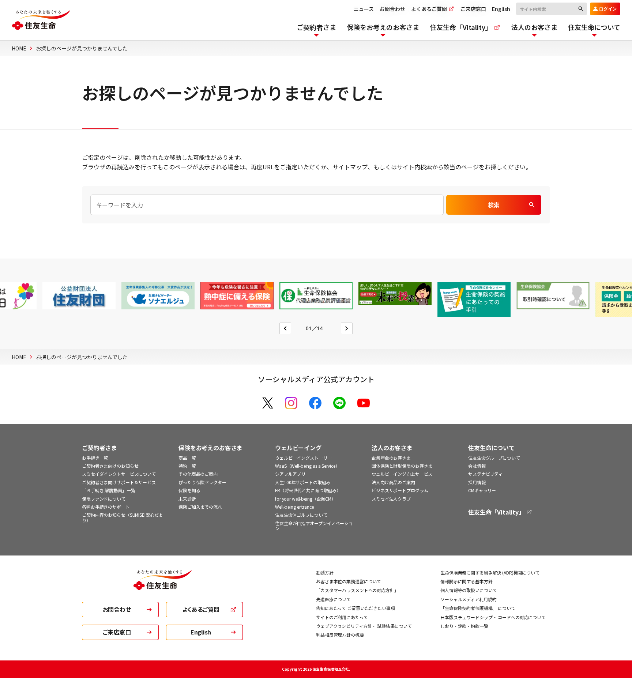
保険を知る (189, 490)
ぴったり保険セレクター (202, 482)
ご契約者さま (99, 447)
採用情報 (477, 482)
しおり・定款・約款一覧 (464, 626)
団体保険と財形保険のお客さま (402, 466)
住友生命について (491, 447)
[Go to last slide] (285, 328)
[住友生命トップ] (162, 585)
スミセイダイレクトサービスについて (119, 474)
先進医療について (333, 599)
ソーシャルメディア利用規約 (468, 599)
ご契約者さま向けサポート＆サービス (119, 482)
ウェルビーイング (298, 447)
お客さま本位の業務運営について (348, 581)
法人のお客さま (392, 447)
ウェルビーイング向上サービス (402, 474)
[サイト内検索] (551, 8)
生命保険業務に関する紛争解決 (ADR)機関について (489, 572)
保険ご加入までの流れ (200, 507)
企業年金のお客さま (391, 458)
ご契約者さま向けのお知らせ (110, 466)
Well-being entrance (294, 507)
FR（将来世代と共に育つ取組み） (308, 490)
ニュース (364, 8)
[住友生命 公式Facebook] (315, 403)
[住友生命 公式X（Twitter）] (267, 403)
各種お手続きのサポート (106, 507)
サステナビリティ (485, 474)
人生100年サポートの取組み (302, 482)
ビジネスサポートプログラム (400, 490)
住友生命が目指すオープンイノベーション (314, 525)
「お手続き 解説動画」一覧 (108, 490)
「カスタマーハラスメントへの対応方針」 (357, 590)
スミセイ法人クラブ (391, 499)
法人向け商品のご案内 (393, 482)
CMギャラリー (482, 490)
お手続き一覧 (95, 458)
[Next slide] (347, 328)
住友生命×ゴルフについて (301, 515)
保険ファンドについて (103, 499)
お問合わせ (392, 8)
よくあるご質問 (429, 8)
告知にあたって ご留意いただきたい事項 (355, 608)
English (501, 8)
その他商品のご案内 (198, 474)
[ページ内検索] (267, 205)
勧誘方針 (325, 572)
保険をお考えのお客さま (210, 447)
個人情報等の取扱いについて (468, 590)
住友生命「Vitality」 (497, 512)
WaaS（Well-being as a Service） (307, 466)
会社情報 (477, 466)
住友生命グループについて (494, 458)
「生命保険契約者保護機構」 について (477, 608)
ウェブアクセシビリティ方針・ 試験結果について (364, 626)
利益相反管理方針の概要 (340, 635)
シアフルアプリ (290, 474)
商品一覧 (187, 458)
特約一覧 (187, 466)
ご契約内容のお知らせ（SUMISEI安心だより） (122, 517)
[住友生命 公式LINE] (339, 403)
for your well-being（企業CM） (305, 499)
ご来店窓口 (473, 8)
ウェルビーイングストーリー (303, 458)
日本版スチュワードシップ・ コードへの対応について (493, 617)
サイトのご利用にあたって (342, 617)
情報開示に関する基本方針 (466, 581)
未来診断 (187, 499)
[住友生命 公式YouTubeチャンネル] (363, 403)
